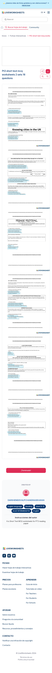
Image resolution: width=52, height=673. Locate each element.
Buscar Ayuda (8, 624)
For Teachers (31, 593)
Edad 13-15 (40, 506)
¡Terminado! (26, 470)
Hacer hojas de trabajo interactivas (16, 567)
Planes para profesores (11, 584)
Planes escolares (9, 589)
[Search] (5, 19)
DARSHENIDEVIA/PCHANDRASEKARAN (26, 500)
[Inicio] (13, 12)
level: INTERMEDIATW (21, 511)
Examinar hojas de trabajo (13, 572)
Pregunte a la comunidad (12, 619)
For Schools (31, 602)
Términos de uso (26, 657)
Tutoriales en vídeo (34, 589)
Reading (29, 506)
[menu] (48, 12)
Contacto (6, 645)
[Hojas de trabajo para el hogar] (2, 27)
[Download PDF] (48, 71)
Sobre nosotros (8, 614)
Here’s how (26, 5)
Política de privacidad (26, 660)
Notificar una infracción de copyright (17, 640)
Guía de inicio (31, 584)
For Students (31, 598)
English (36, 511)
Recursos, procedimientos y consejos (17, 628)
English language (15, 506)
